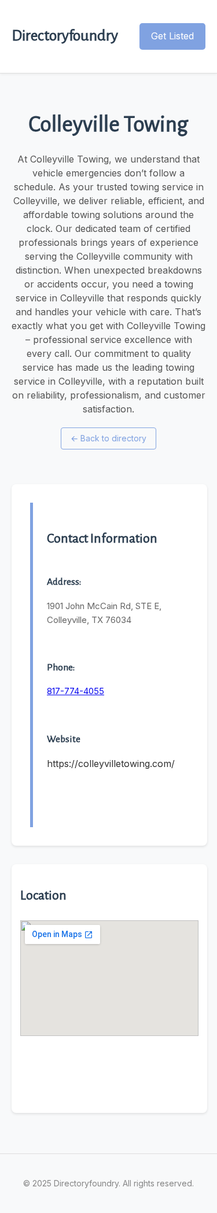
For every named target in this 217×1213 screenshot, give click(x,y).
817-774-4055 (75, 690)
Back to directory (108, 438)
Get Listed (172, 36)
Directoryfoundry (65, 36)
